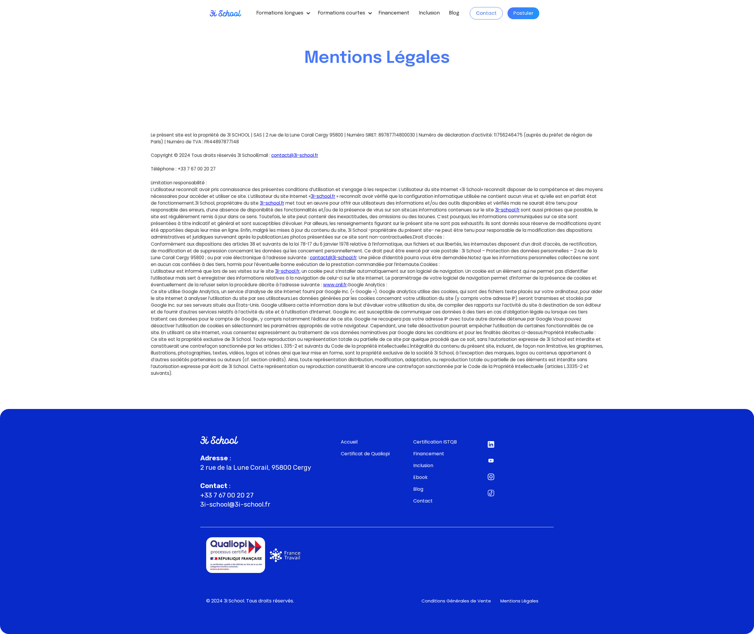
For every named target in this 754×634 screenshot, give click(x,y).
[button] (281, 13)
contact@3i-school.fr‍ (294, 155)
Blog (454, 13)
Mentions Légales (519, 601)
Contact (486, 13)
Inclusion (429, 13)
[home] (225, 13)
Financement (394, 13)
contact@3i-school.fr (333, 257)
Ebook (420, 477)
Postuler (523, 13)
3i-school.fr (323, 196)
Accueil (349, 441)
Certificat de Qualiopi (365, 453)
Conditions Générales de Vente (456, 601)
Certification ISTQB (435, 441)
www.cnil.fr (335, 285)
